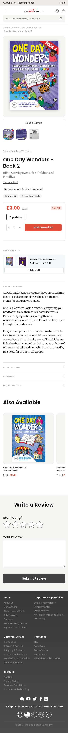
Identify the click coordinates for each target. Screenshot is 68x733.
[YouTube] (28, 698)
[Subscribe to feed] (22, 698)
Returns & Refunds (14, 646)
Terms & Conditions (15, 685)
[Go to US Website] (27, 713)
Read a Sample (34, 123)
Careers (8, 619)
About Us (8, 602)
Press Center (41, 650)
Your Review (12, 537)
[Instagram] (45, 698)
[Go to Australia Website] (34, 713)
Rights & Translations (15, 627)
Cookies (8, 677)
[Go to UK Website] (20, 713)
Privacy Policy (11, 681)
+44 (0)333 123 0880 (51, 706)
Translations (40, 654)
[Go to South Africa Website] (49, 713)
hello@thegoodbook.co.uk (21, 706)
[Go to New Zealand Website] (41, 713)
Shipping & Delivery (14, 650)
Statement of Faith (14, 611)
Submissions (10, 615)
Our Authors (10, 606)
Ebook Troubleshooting (16, 689)
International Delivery (15, 654)
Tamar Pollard (10, 182)
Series (15, 27)
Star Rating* (12, 517)
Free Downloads (32, 196)
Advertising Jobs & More (47, 658)
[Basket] (63, 11)
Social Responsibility (45, 602)
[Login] (57, 11)
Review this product (32, 189)
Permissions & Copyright (17, 658)
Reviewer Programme (15, 623)
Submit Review (34, 578)
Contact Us (10, 642)
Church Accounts (13, 662)
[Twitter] (34, 698)
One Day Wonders (30, 27)
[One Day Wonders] (28, 438)
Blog (36, 642)
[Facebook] (40, 698)
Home (7, 27)
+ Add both (34, 270)
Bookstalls (39, 646)
